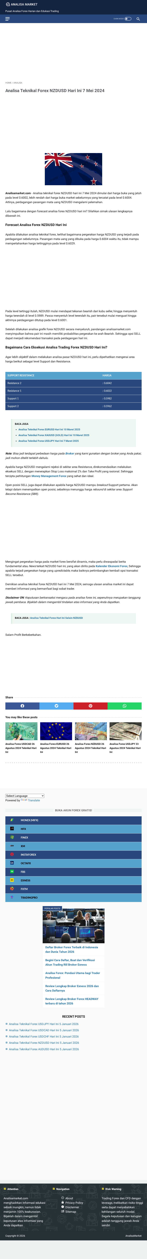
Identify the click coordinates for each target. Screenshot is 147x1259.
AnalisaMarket (133, 1235)
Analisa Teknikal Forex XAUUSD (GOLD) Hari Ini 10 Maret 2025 (53, 435)
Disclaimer (72, 1207)
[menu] (7, 19)
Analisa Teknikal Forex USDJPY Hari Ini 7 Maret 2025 (48, 440)
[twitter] (56, 706)
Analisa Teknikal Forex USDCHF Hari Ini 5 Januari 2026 (44, 1036)
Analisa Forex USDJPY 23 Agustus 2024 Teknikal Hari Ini (125, 747)
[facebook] (22, 706)
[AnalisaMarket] (24, 4)
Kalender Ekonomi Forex (111, 566)
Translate (34, 800)
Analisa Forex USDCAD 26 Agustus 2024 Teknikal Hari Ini (21, 747)
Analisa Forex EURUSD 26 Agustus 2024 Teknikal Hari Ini (55, 747)
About (69, 1198)
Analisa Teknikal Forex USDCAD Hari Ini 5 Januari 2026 (44, 1030)
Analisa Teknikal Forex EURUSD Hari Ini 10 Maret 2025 (49, 429)
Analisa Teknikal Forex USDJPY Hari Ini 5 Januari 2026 (44, 1024)
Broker (69, 453)
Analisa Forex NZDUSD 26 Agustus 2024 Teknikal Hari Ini (90, 747)
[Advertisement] (73, 51)
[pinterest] (91, 706)
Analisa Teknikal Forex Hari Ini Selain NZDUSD (56, 617)
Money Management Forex (49, 476)
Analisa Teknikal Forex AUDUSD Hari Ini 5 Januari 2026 (44, 1049)
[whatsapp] (125, 706)
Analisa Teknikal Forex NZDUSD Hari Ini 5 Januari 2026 (44, 1042)
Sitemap (70, 1211)
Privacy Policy (74, 1202)
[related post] (21, 731)
